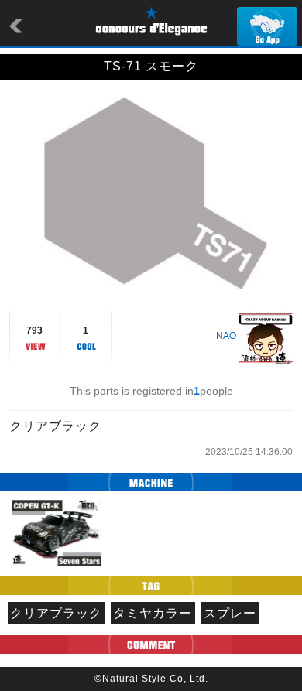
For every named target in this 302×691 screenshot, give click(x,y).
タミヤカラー (152, 613)
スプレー (230, 613)
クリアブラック (56, 613)
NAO (226, 335)
